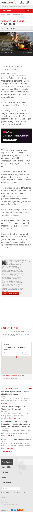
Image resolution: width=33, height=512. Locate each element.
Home (2, 6)
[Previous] (2, 41)
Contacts (28, 3)
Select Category (8, 28)
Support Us (25, 6)
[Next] (30, 41)
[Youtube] (18, 511)
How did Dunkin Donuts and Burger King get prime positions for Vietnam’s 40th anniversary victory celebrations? (15, 424)
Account (22, 3)
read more (16, 418)
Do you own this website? (11, 353)
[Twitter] (15, 511)
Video (7, 6)
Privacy (4, 500)
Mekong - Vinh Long (11, 375)
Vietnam (8, 378)
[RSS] (21, 511)
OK (25, 353)
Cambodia (6, 467)
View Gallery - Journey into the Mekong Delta (15, 332)
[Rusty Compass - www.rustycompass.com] (9, 2)
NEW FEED (4, 502)
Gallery (11, 6)
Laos (3, 477)
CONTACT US (5, 498)
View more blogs (7, 451)
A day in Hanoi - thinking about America (16, 439)
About (19, 6)
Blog (15, 6)
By (5, 73)
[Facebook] (12, 511)
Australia (6, 482)
